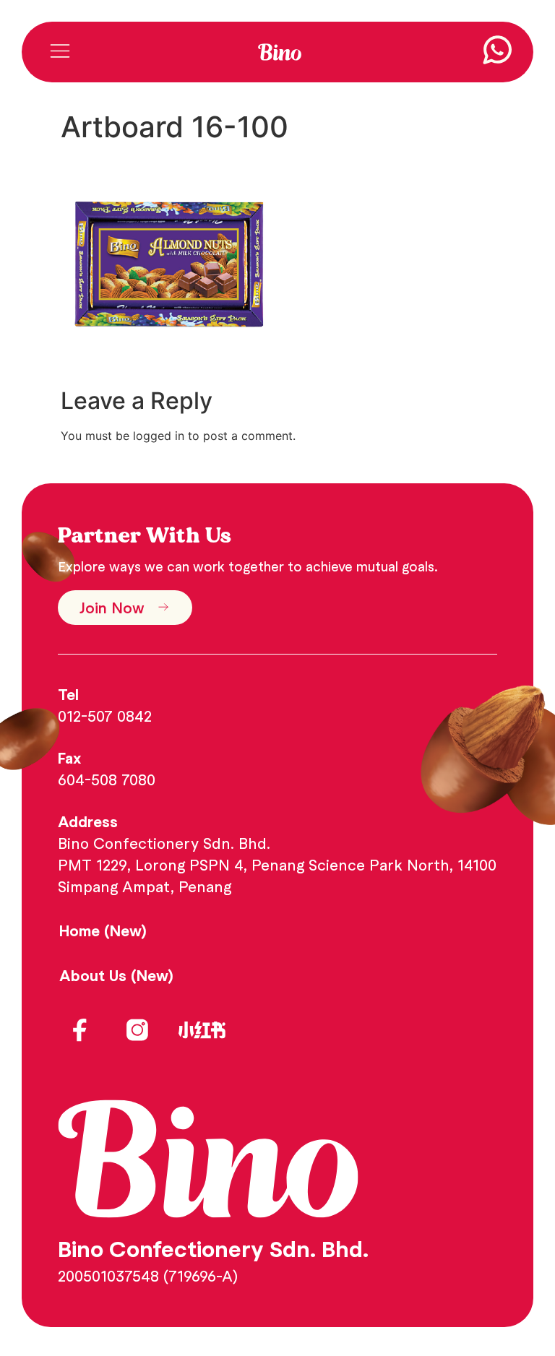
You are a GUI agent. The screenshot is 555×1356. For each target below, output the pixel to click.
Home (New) (103, 930)
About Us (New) (116, 975)
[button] (59, 52)
